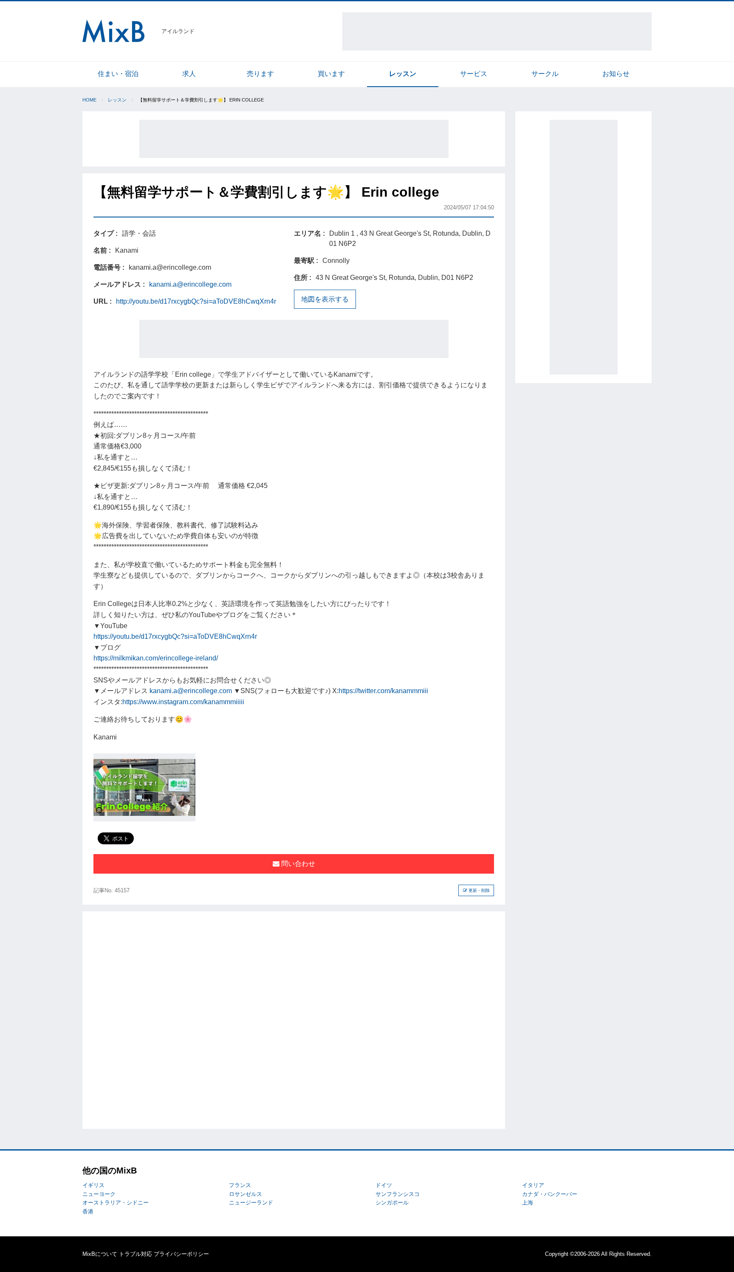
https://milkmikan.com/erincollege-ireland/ (155, 658)
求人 (189, 73)
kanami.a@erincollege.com (190, 284)
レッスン (402, 73)
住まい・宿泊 (118, 73)
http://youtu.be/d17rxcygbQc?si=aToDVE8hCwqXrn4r (196, 301)
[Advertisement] (497, 31)
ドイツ (383, 1185)
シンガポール (392, 1202)
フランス (240, 1185)
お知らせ (616, 73)
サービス (473, 73)
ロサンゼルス (245, 1194)
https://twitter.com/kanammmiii (383, 690)
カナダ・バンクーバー (549, 1194)
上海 (527, 1202)
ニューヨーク (99, 1194)
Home (89, 99)
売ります (260, 73)
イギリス (93, 1185)
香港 (87, 1211)
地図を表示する (325, 299)
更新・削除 (478, 890)
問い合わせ (297, 863)
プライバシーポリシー (181, 1254)
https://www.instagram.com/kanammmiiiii (183, 701)
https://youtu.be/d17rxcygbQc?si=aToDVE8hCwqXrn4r (175, 636)
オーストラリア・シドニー (115, 1202)
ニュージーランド (251, 1202)
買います (331, 73)
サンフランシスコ (397, 1194)
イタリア (533, 1185)
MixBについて (99, 1254)
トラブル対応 (135, 1254)
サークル (545, 73)
